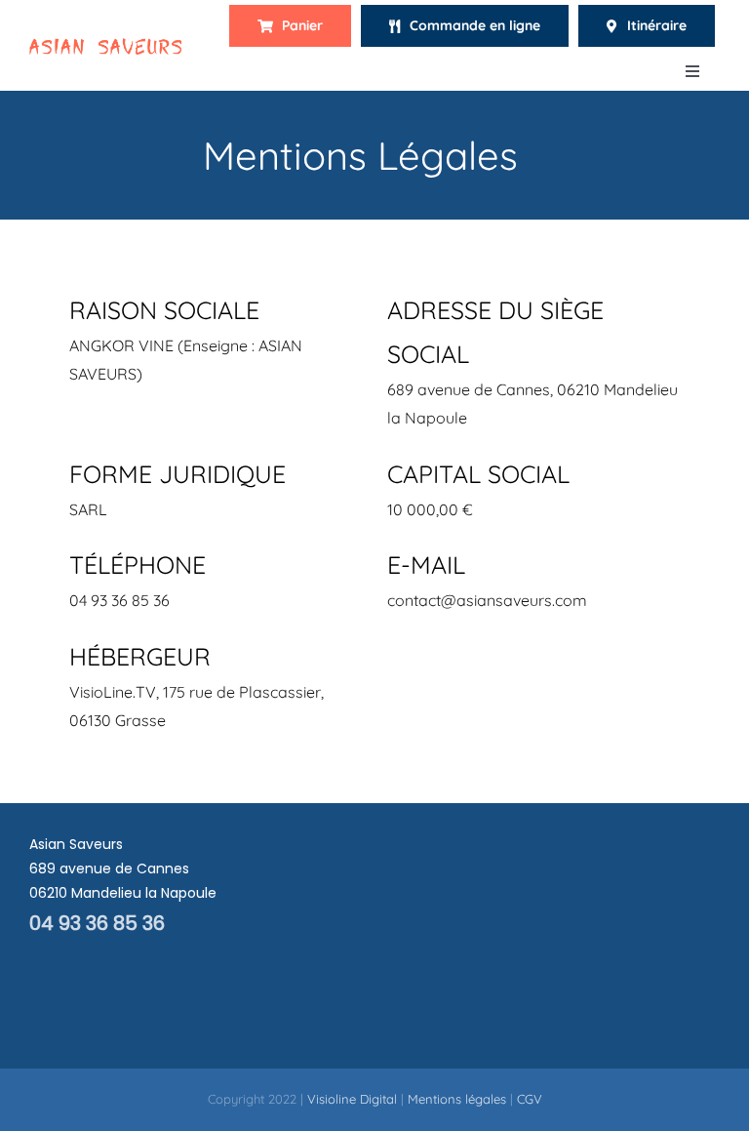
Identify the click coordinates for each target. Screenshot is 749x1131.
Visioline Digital (352, 1099)
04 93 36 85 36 (97, 923)
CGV (529, 1099)
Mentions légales (457, 1099)
